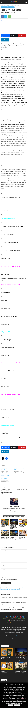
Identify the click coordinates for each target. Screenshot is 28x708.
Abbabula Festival (22, 489)
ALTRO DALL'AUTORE (19, 516)
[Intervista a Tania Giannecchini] (23, 522)
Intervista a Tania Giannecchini (22, 526)
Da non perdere (11, 7)
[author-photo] (14, 501)
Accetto (10, 705)
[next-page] (15, 543)
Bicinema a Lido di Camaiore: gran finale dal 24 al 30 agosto (13, 527)
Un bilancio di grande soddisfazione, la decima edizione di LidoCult (14, 539)
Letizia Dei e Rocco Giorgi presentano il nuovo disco (11, 609)
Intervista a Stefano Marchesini (5, 526)
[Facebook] (2, 16)
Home (2, 5)
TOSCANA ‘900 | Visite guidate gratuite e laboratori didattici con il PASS (7, 491)
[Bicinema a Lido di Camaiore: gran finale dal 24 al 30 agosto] (14, 522)
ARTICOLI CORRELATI (8, 516)
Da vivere (3, 535)
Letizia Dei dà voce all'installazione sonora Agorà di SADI (12, 607)
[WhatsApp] (9, 16)
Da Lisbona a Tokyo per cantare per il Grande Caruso (5, 538)
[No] (26, 695)
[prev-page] (13, 543)
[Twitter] (5, 16)
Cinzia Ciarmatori (5, 12)
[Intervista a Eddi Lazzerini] (23, 533)
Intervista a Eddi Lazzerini (22, 538)
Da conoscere (3, 524)
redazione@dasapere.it (16, 635)
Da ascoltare (6, 5)
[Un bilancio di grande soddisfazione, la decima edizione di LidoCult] (14, 533)
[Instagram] (15, 639)
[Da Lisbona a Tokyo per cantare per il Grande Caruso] (5, 533)
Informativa (17, 705)
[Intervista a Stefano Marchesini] (5, 522)
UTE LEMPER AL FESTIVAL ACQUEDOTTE (5, 477)
